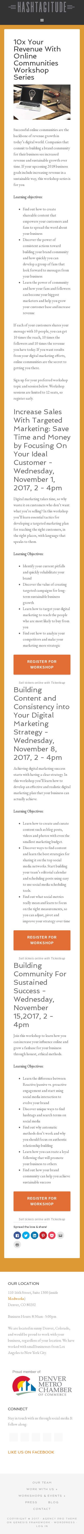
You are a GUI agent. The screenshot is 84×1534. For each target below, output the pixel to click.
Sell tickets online (31, 682)
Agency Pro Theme (60, 1518)
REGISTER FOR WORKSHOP (42, 664)
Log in (42, 1526)
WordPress (64, 1522)
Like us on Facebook (31, 1452)
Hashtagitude (42, 7)
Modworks (16, 1298)
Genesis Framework (31, 1522)
